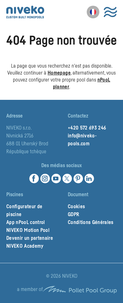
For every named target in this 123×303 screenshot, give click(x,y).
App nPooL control (25, 222)
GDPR (73, 214)
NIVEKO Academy (25, 246)
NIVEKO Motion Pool (28, 230)
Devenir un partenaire (29, 238)
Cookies (76, 206)
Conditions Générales (91, 222)
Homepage (59, 73)
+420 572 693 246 (87, 127)
